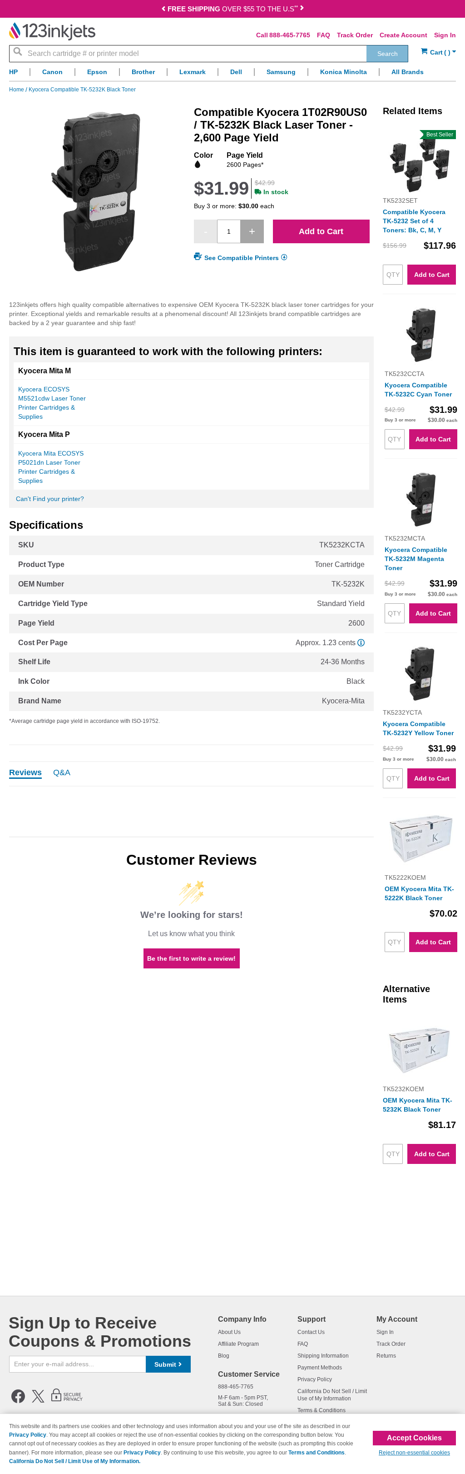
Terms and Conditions (316, 1452)
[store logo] (52, 31)
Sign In (445, 35)
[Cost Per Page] (361, 643)
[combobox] (208, 53)
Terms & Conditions (321, 1410)
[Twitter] (38, 1401)
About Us (229, 1332)
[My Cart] (438, 52)
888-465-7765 (289, 35)
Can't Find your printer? (50, 498)
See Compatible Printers (241, 257)
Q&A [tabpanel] (61, 773)
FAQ (323, 35)
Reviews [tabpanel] (25, 773)
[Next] (302, 9)
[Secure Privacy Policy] (67, 1401)
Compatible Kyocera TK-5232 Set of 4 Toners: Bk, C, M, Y (414, 221)
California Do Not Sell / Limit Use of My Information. (74, 1461)
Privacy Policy (314, 1379)
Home (17, 89)
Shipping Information (323, 1356)
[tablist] (191, 774)
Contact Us (311, 1332)
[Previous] (163, 9)
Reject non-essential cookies (414, 1452)
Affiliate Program (238, 1344)
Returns (386, 1356)
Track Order (355, 35)
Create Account (403, 35)
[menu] (232, 74)
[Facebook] (18, 1401)
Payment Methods (319, 1367)
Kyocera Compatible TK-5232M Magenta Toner (416, 559)
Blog (223, 1356)
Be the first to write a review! (191, 958)
